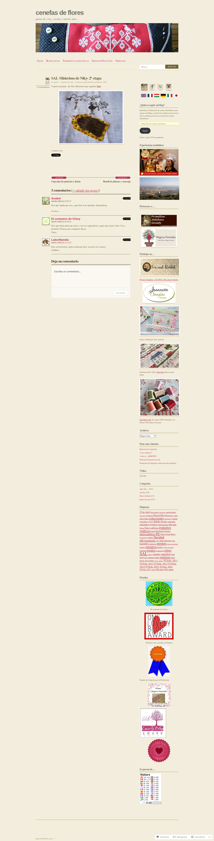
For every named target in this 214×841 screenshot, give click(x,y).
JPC (157, 534)
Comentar (120, 293)
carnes (176, 515)
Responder (127, 198)
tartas (172, 557)
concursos (167, 519)
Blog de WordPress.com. (44, 838)
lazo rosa (165, 534)
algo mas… (144, 489)
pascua (167, 540)
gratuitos (165, 527)
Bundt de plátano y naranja (117, 180)
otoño (157, 541)
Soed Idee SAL (145, 419)
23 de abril (145, 512)
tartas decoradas (147, 560)
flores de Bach (145, 496)
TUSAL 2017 (145, 569)
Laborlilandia (60, 239)
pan (161, 540)
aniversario (171, 512)
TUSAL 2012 (146, 563)
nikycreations (88, 82)
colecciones (156, 518)
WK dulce (160, 569)
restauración (160, 551)
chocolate (144, 518)
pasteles (144, 543)
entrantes (144, 524)
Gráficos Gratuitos (102, 60)
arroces (149, 515)
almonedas (162, 512)
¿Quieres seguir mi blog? (152, 105)
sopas (157, 557)
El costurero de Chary (65, 218)
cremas (174, 518)
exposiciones (163, 524)
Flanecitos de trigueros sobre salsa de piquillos (158, 463)
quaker (160, 547)
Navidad (159, 537)
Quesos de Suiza (168, 547)
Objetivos (120, 60)
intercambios (147, 534)
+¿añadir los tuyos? (85, 190)
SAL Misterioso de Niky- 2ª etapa (76, 78)
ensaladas (171, 521)
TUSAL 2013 (161, 563)
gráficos (145, 530)
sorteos (165, 557)
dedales (156, 521)
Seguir (145, 130)
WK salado (169, 569)
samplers (166, 554)
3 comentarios (43, 87)
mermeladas (143, 538)
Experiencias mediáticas (76, 60)
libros (173, 534)
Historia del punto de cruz (150, 459)
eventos (153, 524)
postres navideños (172, 544)
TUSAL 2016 (166, 566)
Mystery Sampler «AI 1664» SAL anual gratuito (159, 279)
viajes (153, 569)
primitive (98, 82)
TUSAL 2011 (170, 560)
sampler (156, 554)
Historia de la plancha (148, 449)
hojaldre (167, 531)
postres (162, 543)
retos (168, 550)
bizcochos (159, 515)
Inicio (40, 60)
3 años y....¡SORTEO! (148, 456)
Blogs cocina (53, 60)
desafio (164, 521)
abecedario (155, 512)
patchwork (152, 544)
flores (147, 528)
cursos (150, 521)
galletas (154, 528)
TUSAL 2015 (152, 566)
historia (159, 531)
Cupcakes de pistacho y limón (66, 180)
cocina (142, 492)
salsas (150, 554)
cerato (56, 82)
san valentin (149, 557)
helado (153, 531)
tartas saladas (159, 561)
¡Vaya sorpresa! (146, 452)
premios (142, 547)
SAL (105, 82)
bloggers (169, 515)
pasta (173, 541)
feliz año (172, 524)
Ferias (142, 528)
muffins (150, 537)
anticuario (143, 516)
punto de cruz (68, 82)
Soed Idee (160, 372)
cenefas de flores (60, 12)
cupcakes (144, 521)
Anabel (56, 198)
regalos (151, 550)
